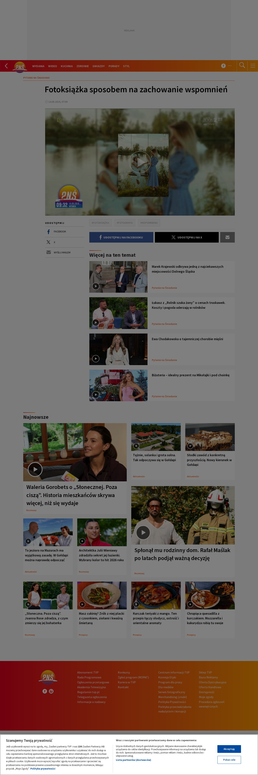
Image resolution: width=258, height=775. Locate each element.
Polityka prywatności (42, 768)
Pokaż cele (229, 759)
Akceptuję (229, 749)
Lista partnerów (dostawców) (133, 760)
